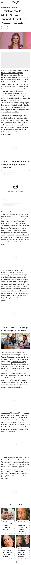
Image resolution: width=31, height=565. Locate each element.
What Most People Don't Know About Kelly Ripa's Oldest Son (21, 552)
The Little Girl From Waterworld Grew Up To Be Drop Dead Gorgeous (22, 526)
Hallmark (15, 7)
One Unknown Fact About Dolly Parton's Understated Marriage (8, 525)
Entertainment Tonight (18, 362)
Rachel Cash (6, 27)
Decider (3, 219)
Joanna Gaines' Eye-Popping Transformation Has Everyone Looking (8, 552)
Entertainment (5, 7)
